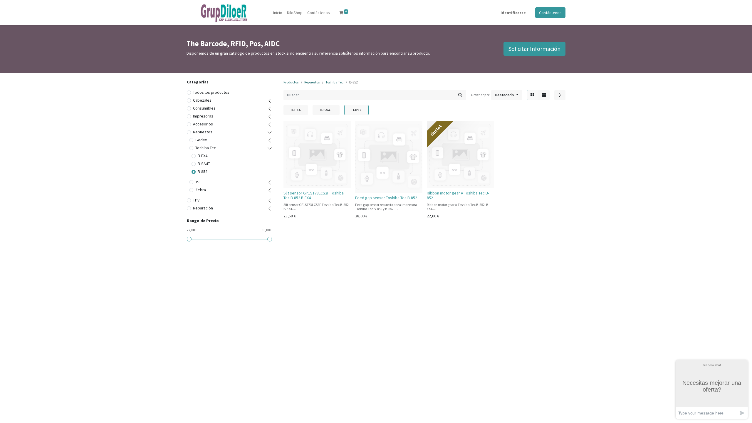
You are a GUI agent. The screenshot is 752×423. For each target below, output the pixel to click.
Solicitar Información (534, 48)
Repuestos (202, 132)
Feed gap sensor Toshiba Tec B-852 (386, 197)
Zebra (200, 189)
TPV (196, 200)
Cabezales (202, 100)
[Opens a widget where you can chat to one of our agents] (712, 389)
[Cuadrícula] (532, 95)
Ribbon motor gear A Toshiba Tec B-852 (458, 195)
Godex (201, 139)
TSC (198, 181)
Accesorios (203, 124)
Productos (290, 82)
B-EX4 (202, 155)
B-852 (202, 171)
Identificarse (513, 12)
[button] (506, 95)
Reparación (203, 208)
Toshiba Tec (205, 147)
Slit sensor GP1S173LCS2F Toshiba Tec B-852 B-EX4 (313, 195)
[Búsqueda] (460, 95)
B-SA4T (204, 163)
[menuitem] (278, 12)
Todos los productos (211, 92)
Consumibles (204, 108)
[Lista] (544, 95)
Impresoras (203, 116)
